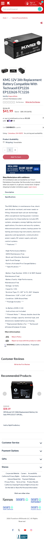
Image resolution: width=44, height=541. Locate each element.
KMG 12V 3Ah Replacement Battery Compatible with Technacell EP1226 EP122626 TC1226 (22, 86)
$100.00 (6, 406)
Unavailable (17, 142)
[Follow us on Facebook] (13, 530)
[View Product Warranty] (7, 337)
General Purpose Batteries (20, 18)
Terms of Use (20, 482)
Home (4, 18)
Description (9, 192)
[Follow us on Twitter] (19, 530)
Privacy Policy (10, 482)
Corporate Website (12, 473)
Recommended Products (16, 375)
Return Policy (16, 337)
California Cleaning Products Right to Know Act (21, 485)
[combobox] (22, 9)
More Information (12, 332)
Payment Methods (28, 479)
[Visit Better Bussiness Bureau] (22, 536)
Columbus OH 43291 (15, 133)
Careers (24, 473)
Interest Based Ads (14, 479)
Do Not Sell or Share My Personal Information (21, 488)
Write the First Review (32, 102)
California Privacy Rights (10, 476)
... (9, 18)
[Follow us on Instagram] (31, 530)
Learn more (33, 187)
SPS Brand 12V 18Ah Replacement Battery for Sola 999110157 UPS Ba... (20, 413)
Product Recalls (32, 482)
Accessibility (32, 473)
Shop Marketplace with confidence (16, 177)
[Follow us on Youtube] (25, 530)
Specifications (10, 197)
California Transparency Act (31, 476)
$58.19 (6, 408)
